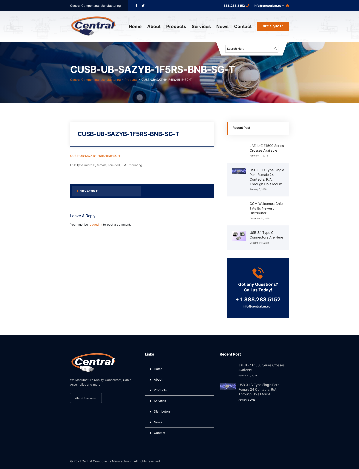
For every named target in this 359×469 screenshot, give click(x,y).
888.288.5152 (234, 5)
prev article (89, 191)
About (154, 26)
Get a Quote (273, 26)
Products (176, 26)
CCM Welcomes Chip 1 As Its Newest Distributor (266, 208)
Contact (243, 26)
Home (135, 26)
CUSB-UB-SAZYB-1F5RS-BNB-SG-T (95, 156)
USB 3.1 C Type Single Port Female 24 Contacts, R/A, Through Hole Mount (258, 389)
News (222, 26)
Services (201, 26)
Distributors (162, 411)
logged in (95, 224)
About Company (86, 397)
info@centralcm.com (269, 5)
